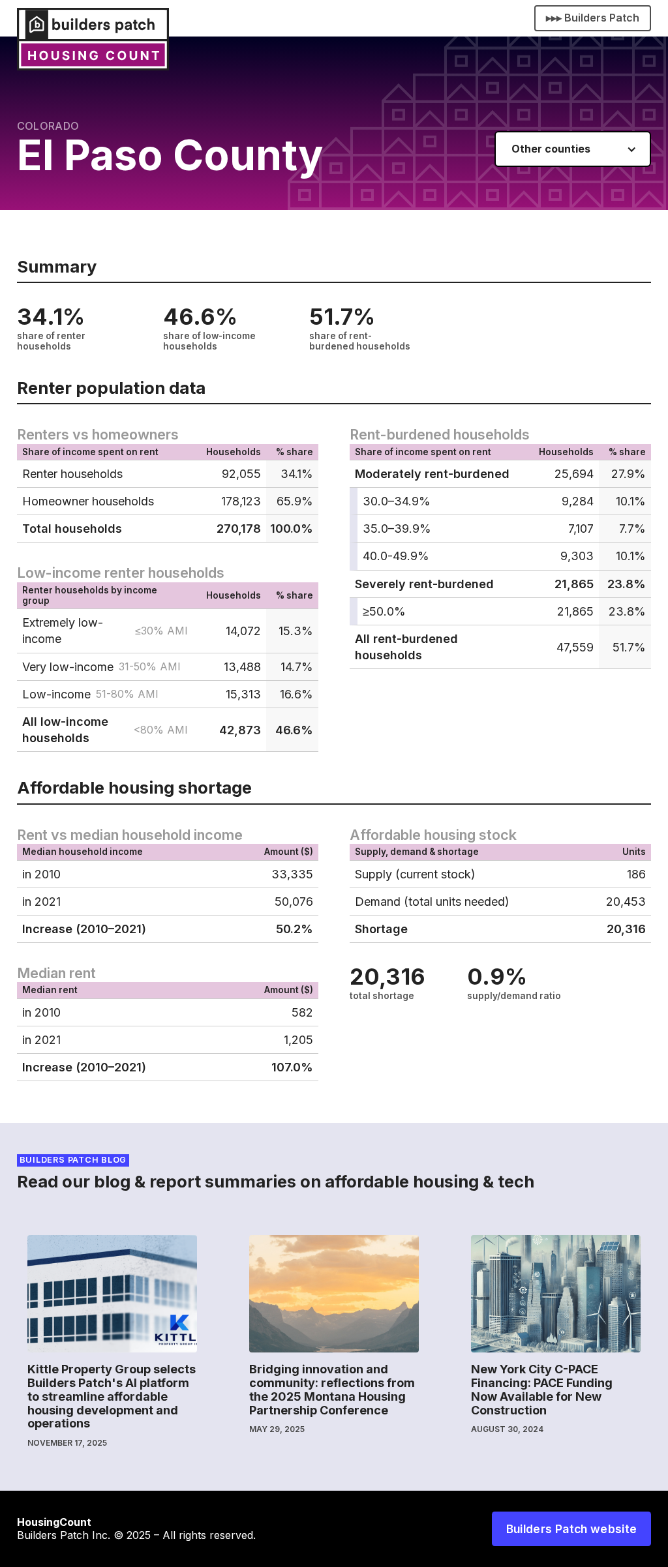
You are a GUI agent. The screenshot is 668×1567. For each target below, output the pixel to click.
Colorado (48, 125)
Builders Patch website (571, 1529)
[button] (572, 149)
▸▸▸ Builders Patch (592, 17)
